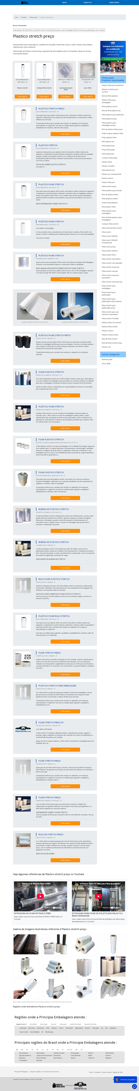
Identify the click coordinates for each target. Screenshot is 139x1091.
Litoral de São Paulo (90, 1024)
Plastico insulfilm (108, 166)
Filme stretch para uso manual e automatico (110, 313)
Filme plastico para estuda (112, 190)
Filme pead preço (108, 146)
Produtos (88, 2)
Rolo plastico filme (20, 30)
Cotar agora (22, 96)
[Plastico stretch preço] (22, 70)
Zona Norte (33, 1024)
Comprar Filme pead (109, 158)
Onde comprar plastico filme (112, 133)
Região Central (21, 1024)
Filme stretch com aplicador (112, 263)
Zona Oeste (43, 1024)
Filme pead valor (108, 154)
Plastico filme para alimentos (113, 85)
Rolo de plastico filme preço (112, 129)
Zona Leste (63, 1024)
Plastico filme (107, 162)
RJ (17, 1050)
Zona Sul (53, 1024)
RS (47, 1050)
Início (91, 1072)
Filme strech (106, 232)
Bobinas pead (107, 359)
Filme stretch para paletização (108, 293)
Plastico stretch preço (110, 335)
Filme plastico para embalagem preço (109, 124)
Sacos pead (106, 363)
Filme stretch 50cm (109, 255)
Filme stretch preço (109, 186)
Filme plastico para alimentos (113, 115)
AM (76, 1050)
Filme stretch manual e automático (110, 276)
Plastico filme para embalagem (109, 101)
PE (52, 1050)
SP (32, 1050)
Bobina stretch (107, 178)
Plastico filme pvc (108, 182)
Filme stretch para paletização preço (108, 306)
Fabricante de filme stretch (112, 228)
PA (81, 1050)
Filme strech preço (109, 247)
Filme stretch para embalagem (108, 287)
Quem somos (114, 2)
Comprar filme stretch (110, 224)
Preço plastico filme (109, 137)
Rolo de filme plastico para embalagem (112, 218)
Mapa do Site (118, 1072)
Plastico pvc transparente (111, 174)
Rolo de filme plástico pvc (111, 110)
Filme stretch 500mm (110, 251)
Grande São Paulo (75, 1024)
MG (22, 1050)
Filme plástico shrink (109, 106)
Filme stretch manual (44, 30)
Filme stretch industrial (110, 267)
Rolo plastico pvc (108, 141)
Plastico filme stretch (110, 326)
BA (58, 1050)
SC (42, 1050)
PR (37, 1050)
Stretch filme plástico (110, 203)
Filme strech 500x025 (110, 236)
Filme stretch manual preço (112, 282)
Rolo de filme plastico (110, 96)
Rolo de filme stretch (109, 339)
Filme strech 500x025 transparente (110, 241)
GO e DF (69, 1050)
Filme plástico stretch (110, 198)
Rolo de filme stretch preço (112, 343)
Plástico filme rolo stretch (111, 322)
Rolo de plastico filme (110, 194)
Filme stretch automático (111, 259)
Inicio (64, 2)
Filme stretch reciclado (110, 318)
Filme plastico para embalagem (63, 30)
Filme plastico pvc (108, 170)
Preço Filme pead (108, 150)
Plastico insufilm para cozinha (110, 90)
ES (27, 1050)
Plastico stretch (107, 331)
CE (62, 1050)
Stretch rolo (31, 30)
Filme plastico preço (109, 119)
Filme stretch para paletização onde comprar (89, 30)
